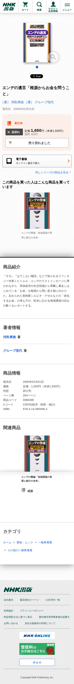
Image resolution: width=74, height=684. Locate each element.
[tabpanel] (37, 44)
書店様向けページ (29, 599)
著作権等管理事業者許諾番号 (54, 617)
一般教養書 (45, 542)
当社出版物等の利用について (40, 623)
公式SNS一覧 (53, 599)
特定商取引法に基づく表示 (18, 617)
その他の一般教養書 (19, 550)
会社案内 (8, 599)
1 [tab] (37, 67)
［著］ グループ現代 (39, 102)
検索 (39, 9)
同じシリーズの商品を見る (51, 172)
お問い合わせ (11, 623)
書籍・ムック (25, 542)
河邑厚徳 (10, 337)
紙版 (30, 491)
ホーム (7, 542)
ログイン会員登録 (53, 9)
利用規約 (8, 610)
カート (25, 9)
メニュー (67, 9)
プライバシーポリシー (32, 610)
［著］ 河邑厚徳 (12, 102)
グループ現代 (13, 350)
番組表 (37, 662)
